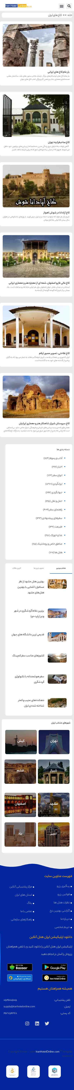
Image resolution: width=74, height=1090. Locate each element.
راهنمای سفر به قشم (20, 768)
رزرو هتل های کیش (21, 746)
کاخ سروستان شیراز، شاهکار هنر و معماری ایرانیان (44, 424)
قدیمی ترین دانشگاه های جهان (27, 635)
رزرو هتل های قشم (20, 776)
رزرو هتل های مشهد (53, 809)
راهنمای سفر (55, 510)
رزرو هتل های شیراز (54, 776)
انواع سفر (57, 475)
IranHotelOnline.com (47, 1052)
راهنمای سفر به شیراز (53, 768)
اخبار (60, 467)
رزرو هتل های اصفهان (20, 809)
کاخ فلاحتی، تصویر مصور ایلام (54, 354)
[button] (69, 6)
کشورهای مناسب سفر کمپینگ (28, 656)
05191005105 (10, 1000)
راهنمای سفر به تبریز (53, 831)
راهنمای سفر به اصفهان (20, 801)
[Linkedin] (37, 1023)
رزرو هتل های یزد (20, 839)
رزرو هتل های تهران (54, 746)
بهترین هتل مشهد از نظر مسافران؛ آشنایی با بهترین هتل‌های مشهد (30, 587)
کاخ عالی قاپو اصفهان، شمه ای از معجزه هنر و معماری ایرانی (39, 283)
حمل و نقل (56, 501)
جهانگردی (57, 493)
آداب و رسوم (56, 458)
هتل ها (58, 553)
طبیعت (58, 527)
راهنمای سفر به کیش (21, 739)
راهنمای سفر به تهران (54, 739)
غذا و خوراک (56, 535)
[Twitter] (46, 1023)
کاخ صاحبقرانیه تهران (59, 143)
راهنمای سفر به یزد (20, 831)
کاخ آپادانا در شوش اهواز (57, 213)
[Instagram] (27, 1023)
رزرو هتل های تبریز (54, 839)
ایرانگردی (57, 484)
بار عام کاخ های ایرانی (59, 72)
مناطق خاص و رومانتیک (49, 544)
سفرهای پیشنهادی (52, 518)
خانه (70, 15)
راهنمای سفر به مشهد (54, 801)
